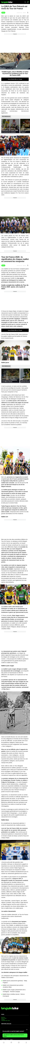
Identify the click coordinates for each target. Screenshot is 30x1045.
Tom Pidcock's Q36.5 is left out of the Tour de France (13, 1035)
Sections (3, 1017)
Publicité (15, 34)
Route (3, 12)
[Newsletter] (28, 2)
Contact (3, 1019)
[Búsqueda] (25, 2)
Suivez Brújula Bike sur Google (15, 79)
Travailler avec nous (5, 1020)
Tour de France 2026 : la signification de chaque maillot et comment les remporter (10, 130)
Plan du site (3, 1018)
